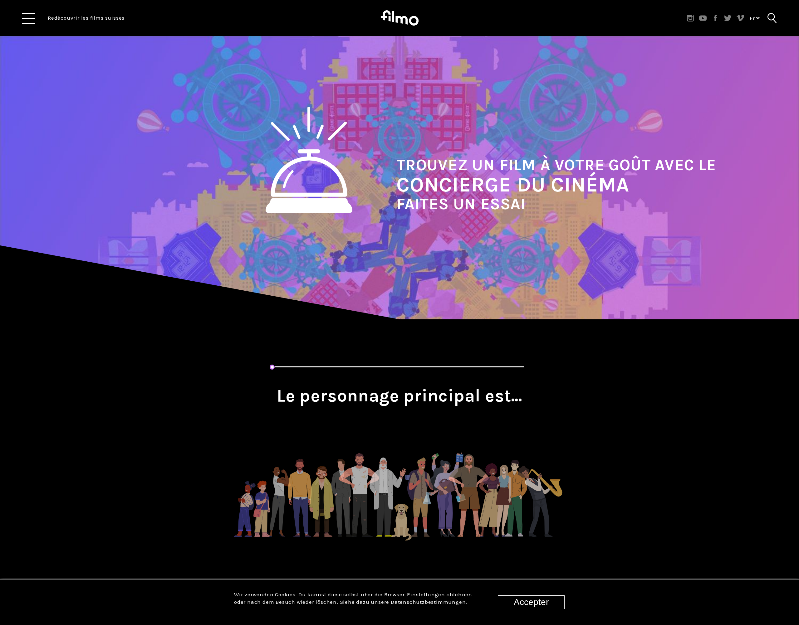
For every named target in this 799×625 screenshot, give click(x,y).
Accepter (531, 602)
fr (753, 18)
